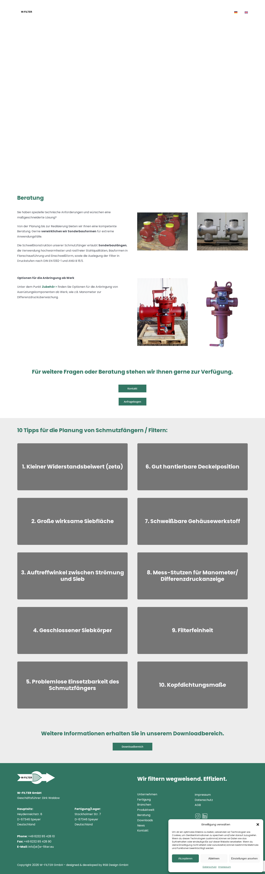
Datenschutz (210, 866)
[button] (258, 824)
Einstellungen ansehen (244, 858)
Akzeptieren (185, 858)
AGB (198, 805)
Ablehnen (213, 858)
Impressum (224, 866)
